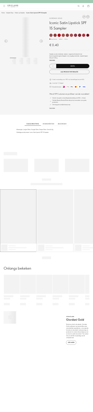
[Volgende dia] (41, 41)
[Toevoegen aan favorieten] (87, 16)
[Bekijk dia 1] (13, 61)
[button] (51, 35)
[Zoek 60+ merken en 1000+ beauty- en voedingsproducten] (78, 6)
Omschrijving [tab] (32, 124)
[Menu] (4, 6)
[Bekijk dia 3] (27, 61)
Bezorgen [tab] (62, 124)
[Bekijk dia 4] (34, 61)
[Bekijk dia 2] (20, 61)
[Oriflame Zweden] (13, 6)
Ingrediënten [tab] (48, 124)
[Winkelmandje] (88, 6)
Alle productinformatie (69, 72)
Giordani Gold (55, 18)
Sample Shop (9, 13)
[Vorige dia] (6, 41)
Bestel (73, 66)
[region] (24, 37)
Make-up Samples (20, 13)
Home (3, 13)
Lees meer (52, 60)
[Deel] (84, 16)
